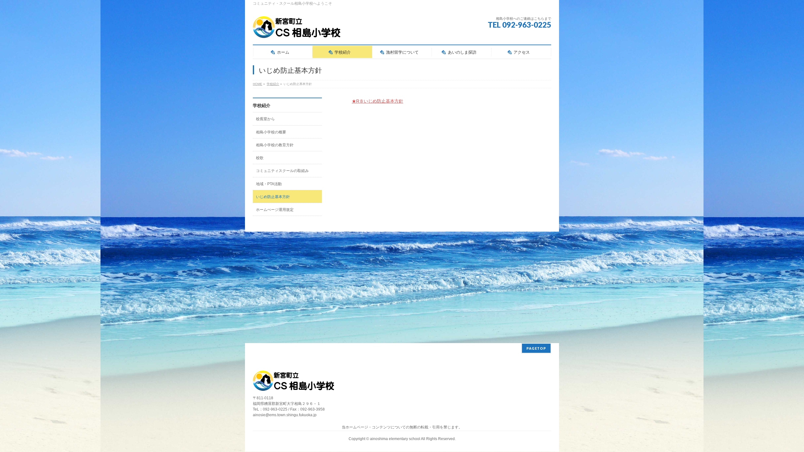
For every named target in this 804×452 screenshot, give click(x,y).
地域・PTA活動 (269, 184)
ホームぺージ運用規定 (275, 209)
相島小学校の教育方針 (275, 145)
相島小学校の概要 (271, 132)
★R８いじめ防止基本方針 (377, 101)
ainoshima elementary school (395, 439)
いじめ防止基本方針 (273, 197)
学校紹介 (261, 105)
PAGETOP (536, 348)
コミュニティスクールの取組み (282, 171)
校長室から (265, 119)
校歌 (259, 158)
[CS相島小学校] (297, 31)
